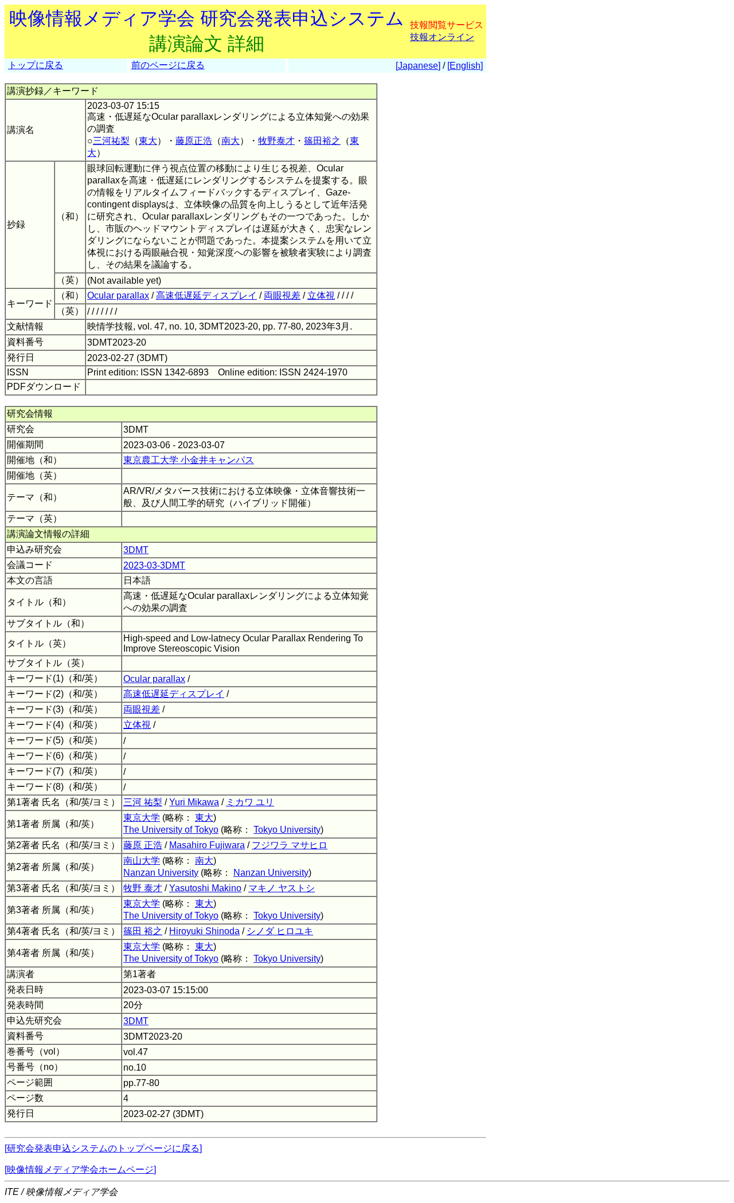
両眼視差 (282, 295)
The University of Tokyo (170, 829)
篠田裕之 (322, 141)
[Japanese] (418, 65)
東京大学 (141, 817)
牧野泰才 (276, 141)
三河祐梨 (111, 141)
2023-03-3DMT (154, 565)
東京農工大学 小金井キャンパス (188, 460)
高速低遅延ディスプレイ (206, 295)
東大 (148, 141)
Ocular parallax (118, 295)
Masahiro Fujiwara (207, 845)
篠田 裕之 (142, 931)
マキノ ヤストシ (281, 888)
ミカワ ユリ (250, 802)
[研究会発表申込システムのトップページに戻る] (103, 1148)
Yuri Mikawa (194, 802)
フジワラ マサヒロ (289, 845)
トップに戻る (35, 65)
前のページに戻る (168, 65)
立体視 (321, 295)
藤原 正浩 (142, 845)
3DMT (136, 550)
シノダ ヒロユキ (280, 931)
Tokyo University (287, 829)
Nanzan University (160, 872)
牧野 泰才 (142, 888)
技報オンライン (442, 37)
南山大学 (141, 860)
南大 (230, 141)
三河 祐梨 (142, 802)
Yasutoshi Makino (205, 888)
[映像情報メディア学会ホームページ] (80, 1169)
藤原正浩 (193, 141)
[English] (465, 65)
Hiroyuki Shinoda (204, 931)
